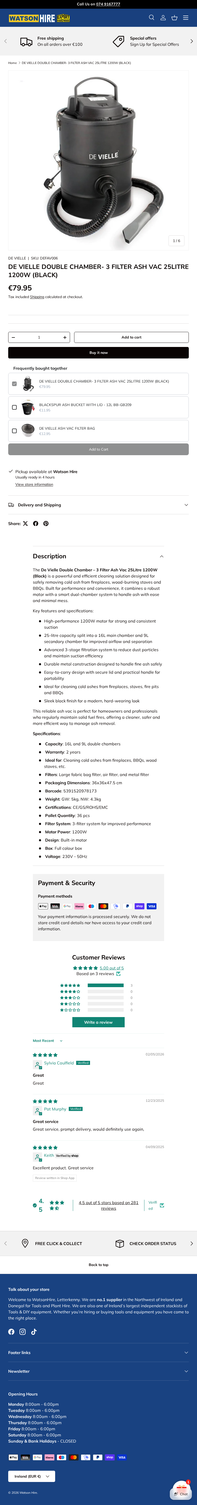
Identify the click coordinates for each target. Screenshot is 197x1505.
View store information (34, 484)
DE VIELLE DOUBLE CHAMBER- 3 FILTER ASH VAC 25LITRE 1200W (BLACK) (76, 62)
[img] (45, 1054)
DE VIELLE (17, 258)
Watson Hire (28, 1493)
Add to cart (131, 337)
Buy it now (99, 352)
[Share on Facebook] (36, 523)
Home (12, 62)
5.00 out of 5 (112, 967)
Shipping (37, 297)
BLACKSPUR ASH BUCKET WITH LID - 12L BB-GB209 (85, 404)
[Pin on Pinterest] (46, 523)
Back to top (99, 1264)
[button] (174, 17)
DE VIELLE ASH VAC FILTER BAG (67, 428)
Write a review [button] (98, 1022)
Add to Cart (98, 449)
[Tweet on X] (25, 523)
